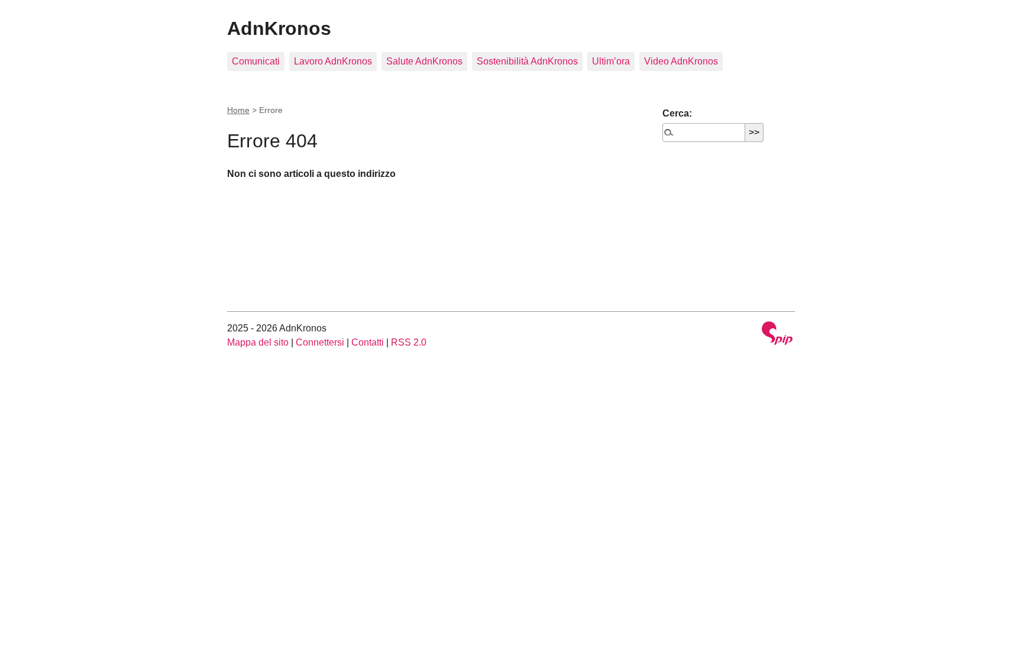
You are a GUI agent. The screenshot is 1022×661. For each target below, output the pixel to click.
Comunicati (256, 61)
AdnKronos (279, 28)
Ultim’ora (611, 61)
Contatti (367, 342)
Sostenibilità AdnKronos (527, 61)
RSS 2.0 (408, 342)
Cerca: (677, 113)
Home (238, 110)
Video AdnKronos (681, 61)
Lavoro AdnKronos (333, 61)
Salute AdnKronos (424, 61)
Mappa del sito (258, 342)
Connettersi (320, 342)
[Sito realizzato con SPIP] (777, 334)
